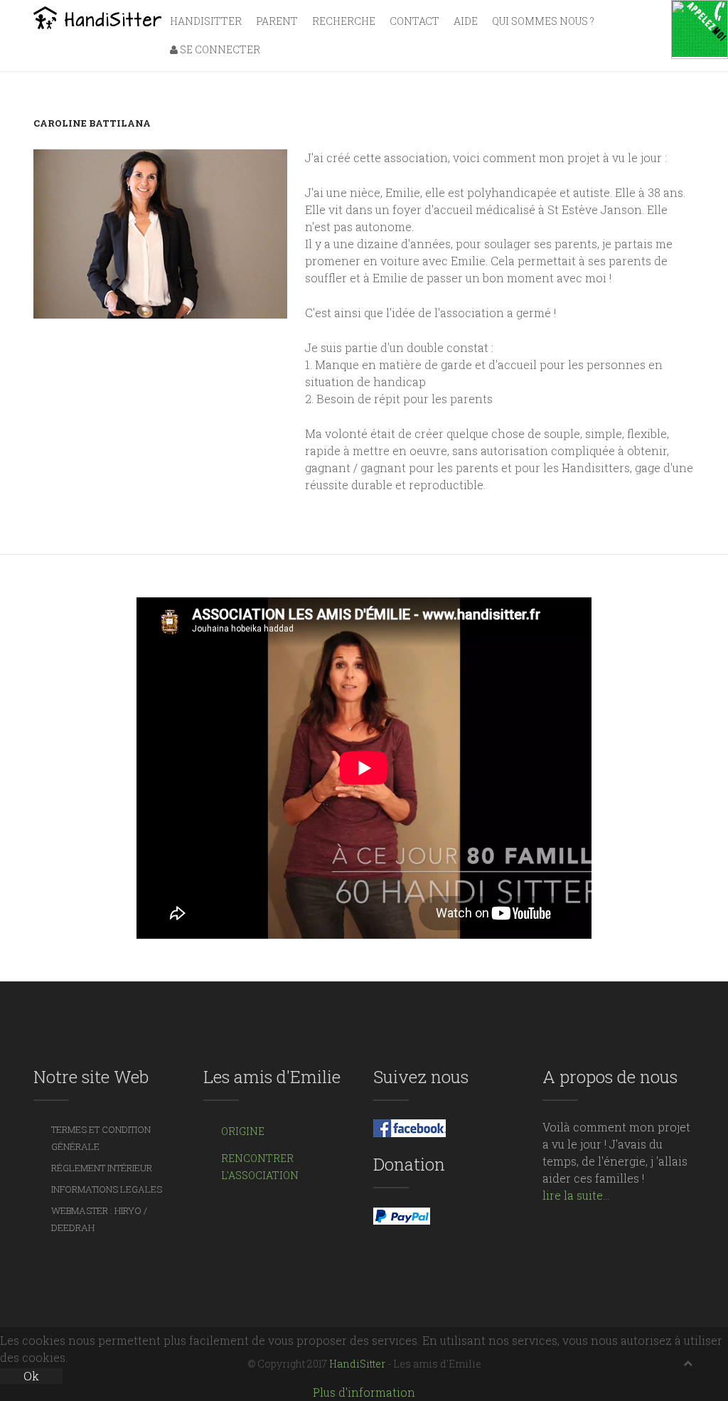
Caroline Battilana (92, 123)
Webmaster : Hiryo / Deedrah (99, 1219)
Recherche (343, 21)
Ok (31, 1375)
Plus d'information (364, 1392)
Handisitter (206, 21)
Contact (414, 21)
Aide (466, 21)
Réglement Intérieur (101, 1167)
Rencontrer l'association (260, 1166)
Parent (277, 21)
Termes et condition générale (101, 1138)
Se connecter (219, 49)
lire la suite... (575, 1195)
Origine (242, 1131)
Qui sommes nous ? (543, 21)
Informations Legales (106, 1189)
